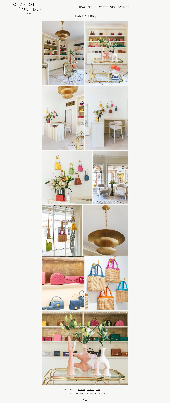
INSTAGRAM (81, 390)
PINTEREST (90, 390)
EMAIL (98, 390)
